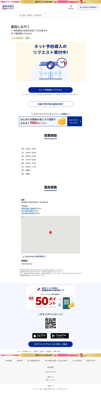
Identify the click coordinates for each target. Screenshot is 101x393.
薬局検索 (71, 8)
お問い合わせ (90, 360)
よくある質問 (76, 360)
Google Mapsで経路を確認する (35, 256)
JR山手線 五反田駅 (28, 213)
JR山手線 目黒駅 (27, 211)
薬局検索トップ (27, 351)
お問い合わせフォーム (27, 275)
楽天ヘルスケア (50, 380)
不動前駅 (48, 351)
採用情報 (50, 367)
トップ (18, 351)
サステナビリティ (62, 389)
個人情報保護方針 (34, 360)
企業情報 (9, 360)
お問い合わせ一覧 (49, 389)
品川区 (42, 351)
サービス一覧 (37, 389)
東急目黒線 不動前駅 (28, 208)
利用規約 (20, 360)
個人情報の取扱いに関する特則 (56, 360)
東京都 (35, 351)
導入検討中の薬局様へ (89, 7)
